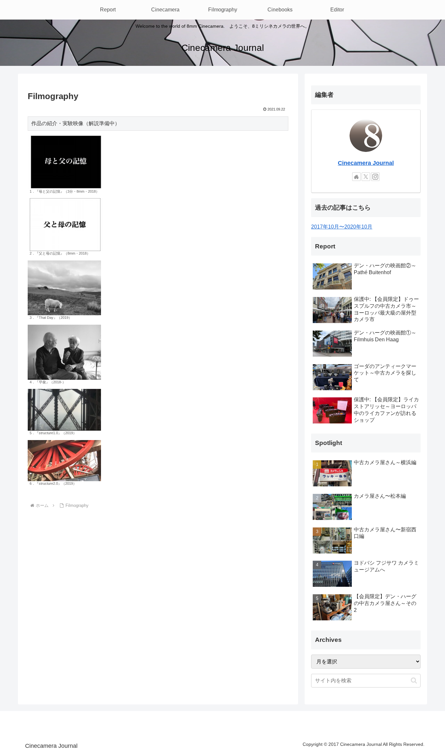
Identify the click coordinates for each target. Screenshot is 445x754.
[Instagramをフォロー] (375, 176)
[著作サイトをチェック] (356, 176)
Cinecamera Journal (366, 163)
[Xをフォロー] (366, 176)
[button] (414, 680)
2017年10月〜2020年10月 (341, 226)
